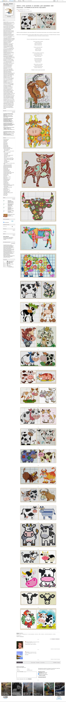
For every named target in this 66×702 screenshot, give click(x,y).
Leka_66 (4, 246)
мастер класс (9, 61)
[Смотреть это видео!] (5, 201)
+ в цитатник (27, 9)
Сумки (5, 160)
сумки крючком (12, 95)
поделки (4, 81)
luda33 (8, 249)
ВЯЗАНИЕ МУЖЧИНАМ (6, 166)
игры (10, 53)
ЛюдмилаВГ (5, 254)
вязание (5, 31)
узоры (4, 100)
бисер (8, 24)
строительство (7, 95)
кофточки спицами (8, 58)
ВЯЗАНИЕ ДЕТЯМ (6, 147)
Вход (15, 0)
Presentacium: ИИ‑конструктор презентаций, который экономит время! (8, 114)
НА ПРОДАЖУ (5, 180)
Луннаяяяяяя (11, 253)
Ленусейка (12, 252)
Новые (59, 662)
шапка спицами (7, 106)
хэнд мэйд (7, 104)
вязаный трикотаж (7, 40)
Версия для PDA (59, 697)
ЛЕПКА (4, 176)
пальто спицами (8, 78)
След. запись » (42, 662)
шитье (4, 108)
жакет (10, 45)
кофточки (4, 58)
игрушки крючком (6, 53)
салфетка (12, 90)
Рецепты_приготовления (7, 255)
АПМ (5, 250)
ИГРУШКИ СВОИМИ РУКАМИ (7, 172)
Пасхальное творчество (7, 187)
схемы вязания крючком (10, 96)
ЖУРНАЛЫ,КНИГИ (6, 171)
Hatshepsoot (12, 245)
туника (8, 99)
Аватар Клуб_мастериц (9, 11)
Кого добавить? (11, 237)
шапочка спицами (5, 107)
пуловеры (5, 86)
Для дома (5, 153)
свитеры (4, 92)
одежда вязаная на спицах (7, 77)
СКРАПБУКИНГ (5, 191)
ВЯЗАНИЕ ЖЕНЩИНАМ (6, 148)
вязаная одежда (10, 30)
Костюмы (5, 154)
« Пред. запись (33, 662)
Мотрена (8, 254)
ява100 (9, 257)
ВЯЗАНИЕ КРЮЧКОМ (6, 165)
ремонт (4, 89)
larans (4, 248)
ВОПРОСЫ (5, 144)
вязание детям (10, 31)
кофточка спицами (12, 57)
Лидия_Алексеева (6, 253)
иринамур (4, 257)
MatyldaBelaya (11, 246)
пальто (4, 78)
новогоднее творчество (8, 70)
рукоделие (8, 89)
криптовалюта (5, 59)
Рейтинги (20, 0)
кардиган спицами (6, 55)
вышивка (5, 29)
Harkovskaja (8, 245)
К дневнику (37, 662)
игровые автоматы (7, 52)
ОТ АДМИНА (5, 182)
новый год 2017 (6, 75)
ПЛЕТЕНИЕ (5, 183)
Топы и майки (6, 161)
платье (11, 78)
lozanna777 (5, 249)
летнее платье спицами (10, 60)
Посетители (10, 266)
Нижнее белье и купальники (8, 155)
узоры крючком (9, 100)
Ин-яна (10, 252)
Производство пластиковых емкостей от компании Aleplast (8, 123)
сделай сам (13, 93)
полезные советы (6, 82)
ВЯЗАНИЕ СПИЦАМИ (6, 167)
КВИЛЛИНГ (5, 174)
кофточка (7, 57)
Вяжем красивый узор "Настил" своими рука (11, 205)
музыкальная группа (5, 69)
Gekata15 (4, 245)
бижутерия (5, 24)
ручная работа (6, 90)
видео (9, 25)
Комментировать (20, 662)
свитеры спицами (9, 92)
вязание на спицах (7, 35)
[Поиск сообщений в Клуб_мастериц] (12, 221)
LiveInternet (5, 0)
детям (7, 41)
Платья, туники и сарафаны (8, 158)
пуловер (11, 84)
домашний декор (6, 45)
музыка (11, 68)
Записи (4, 3)
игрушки (12, 52)
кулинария (8, 59)
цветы (10, 104)
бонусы (10, 24)
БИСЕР (4, 142)
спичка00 (4, 239)
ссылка (35, 653)
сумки (10, 95)
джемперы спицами (7, 44)
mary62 (10, 249)
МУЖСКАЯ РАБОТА (6, 178)
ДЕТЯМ (4, 141)
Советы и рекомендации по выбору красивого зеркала (8, 127)
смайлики (25, 671)
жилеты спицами (6, 48)
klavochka (12, 247)
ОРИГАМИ (4, 181)
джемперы (5, 43)
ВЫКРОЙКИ (5, 145)
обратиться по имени (36, 641)
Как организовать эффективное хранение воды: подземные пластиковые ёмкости (8, 119)
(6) (12, 212)
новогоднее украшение (7, 71)
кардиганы (11, 55)
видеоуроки (7, 28)
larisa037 (6, 248)
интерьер (5, 54)
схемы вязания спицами (8, 97)
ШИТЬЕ (4, 195)
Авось (24, 0)
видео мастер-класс (8, 26)
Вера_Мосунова (12, 251)
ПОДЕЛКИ (4, 140)
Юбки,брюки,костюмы (7, 164)
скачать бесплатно (7, 94)
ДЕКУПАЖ (4, 168)
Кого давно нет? (5, 237)
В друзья (9, 16)
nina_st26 (12, 249)
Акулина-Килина (9, 250)
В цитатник (58, 648)
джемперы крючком (10, 43)
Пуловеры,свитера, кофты (8, 159)
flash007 (4, 247)
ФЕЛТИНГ (4, 194)
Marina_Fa (7, 246)
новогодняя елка (6, 74)
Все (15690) (13, 243)
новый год (11, 74)
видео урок (8, 27)
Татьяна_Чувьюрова (29, 641)
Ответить (52, 648)
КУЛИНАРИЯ (5, 175)
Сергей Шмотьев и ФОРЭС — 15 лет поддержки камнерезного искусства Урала (8, 132)
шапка (4, 106)
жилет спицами (9, 47)
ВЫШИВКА (5, 146)
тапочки (4, 98)
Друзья (7, 3)
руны (12, 89)
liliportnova (9, 248)
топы (7, 98)
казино (9, 54)
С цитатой (55, 648)
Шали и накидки (6, 149)
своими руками (6, 93)
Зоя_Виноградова (6, 252)
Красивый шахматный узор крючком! (10, 208)
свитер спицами (9, 91)
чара (7, 257)
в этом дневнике (6, 222)
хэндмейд (4, 231)
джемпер (10, 41)
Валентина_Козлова (6, 251)
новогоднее (10, 69)
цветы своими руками (9, 105)
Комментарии (11, 3)
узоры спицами (9, 102)
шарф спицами (10, 107)
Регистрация (11, 0)
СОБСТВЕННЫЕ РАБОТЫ (7, 192)
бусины (7, 25)
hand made (5, 22)
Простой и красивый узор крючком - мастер (11, 201)
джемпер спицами (7, 42)
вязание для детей (7, 32)
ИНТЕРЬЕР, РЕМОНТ (6, 173)
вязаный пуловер (11, 39)
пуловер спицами (7, 85)
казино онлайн (11, 54)
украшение (5, 103)
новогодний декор (10, 73)
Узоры (5, 162)
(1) (12, 206)
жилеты (12, 47)
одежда (8, 76)
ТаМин (6, 256)
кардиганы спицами (7, 56)
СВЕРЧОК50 (13, 255)
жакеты (8, 46)
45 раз (20, 635)
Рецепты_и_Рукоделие (8, 238)
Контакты (59, 698)
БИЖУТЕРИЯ (5, 139)
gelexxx (7, 247)
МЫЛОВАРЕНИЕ (5, 179)
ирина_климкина (10, 256)
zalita (4, 250)
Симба (4, 256)
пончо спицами (8, 84)
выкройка (11, 28)
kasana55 (9, 247)
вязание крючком (7, 34)
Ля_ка (4, 238)
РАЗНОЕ (4, 188)
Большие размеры (6, 152)
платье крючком (6, 79)
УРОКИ (4, 193)
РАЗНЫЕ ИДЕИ (5, 189)
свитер (4, 91)
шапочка (10, 106)
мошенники (8, 68)
